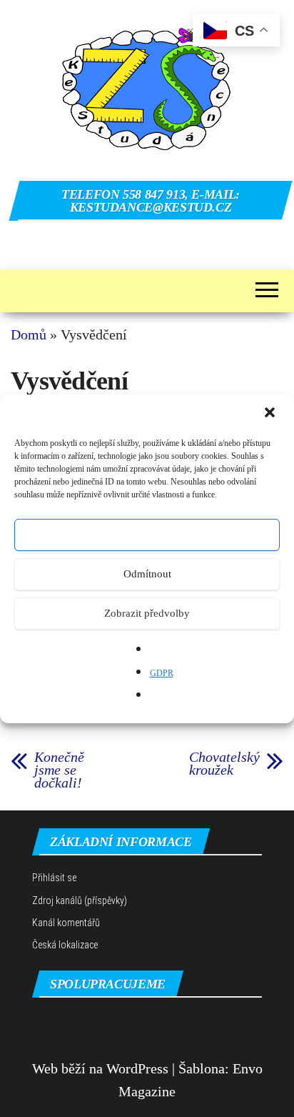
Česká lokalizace (65, 944)
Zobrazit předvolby (147, 613)
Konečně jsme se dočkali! (59, 769)
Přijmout (147, 534)
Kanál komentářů (66, 922)
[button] (271, 413)
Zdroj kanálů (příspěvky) (79, 900)
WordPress (137, 1068)
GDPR (161, 673)
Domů (28, 334)
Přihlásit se (54, 877)
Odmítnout (147, 574)
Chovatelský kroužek (224, 763)
